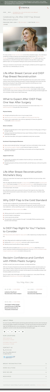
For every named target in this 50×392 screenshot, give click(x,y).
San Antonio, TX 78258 (8, 344)
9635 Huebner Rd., (7, 338)
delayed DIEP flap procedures (27, 247)
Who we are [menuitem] (7, 372)
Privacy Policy (41, 385)
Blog (9, 12)
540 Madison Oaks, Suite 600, (10, 342)
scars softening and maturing (32, 117)
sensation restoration (15, 120)
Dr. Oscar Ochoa (26, 182)
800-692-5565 (48, 8)
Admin (37, 22)
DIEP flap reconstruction (17, 209)
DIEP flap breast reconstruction (25, 184)
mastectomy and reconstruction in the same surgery (18, 186)
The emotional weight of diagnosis (12, 147)
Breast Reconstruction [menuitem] (12, 363)
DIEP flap (32, 58)
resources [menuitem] (7, 376)
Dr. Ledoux (40, 1)
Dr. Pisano (33, 1)
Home (4, 12)
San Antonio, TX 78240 (8, 339)
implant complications (16, 242)
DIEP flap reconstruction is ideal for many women (15, 234)
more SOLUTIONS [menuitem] (9, 368)
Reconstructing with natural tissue (11, 87)
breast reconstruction (17, 54)
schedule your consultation (16, 276)
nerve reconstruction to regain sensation (20, 89)
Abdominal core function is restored (13, 117)
